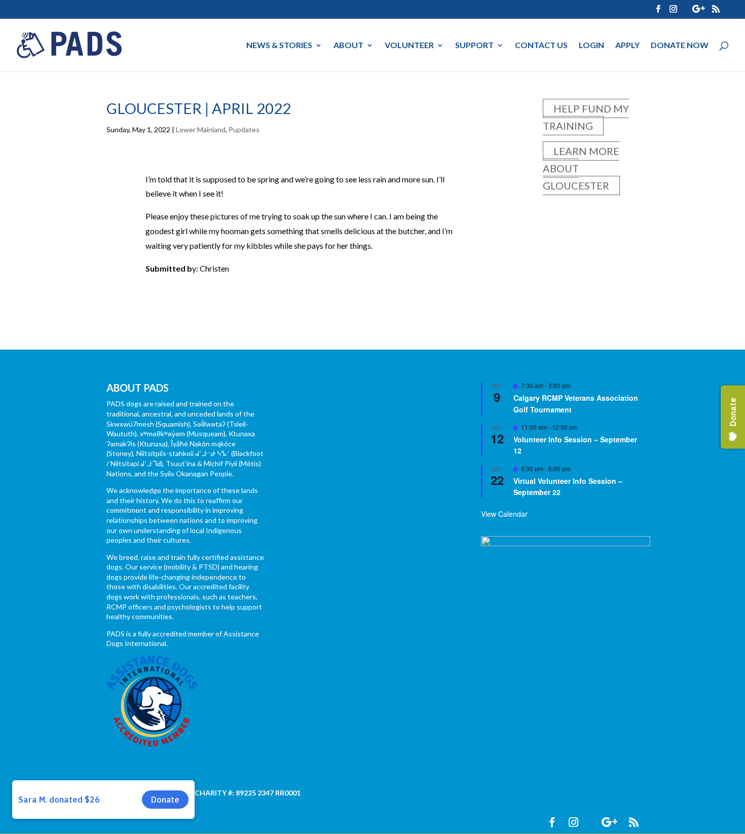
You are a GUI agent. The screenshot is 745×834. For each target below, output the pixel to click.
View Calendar (504, 514)
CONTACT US (541, 46)
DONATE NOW (680, 46)
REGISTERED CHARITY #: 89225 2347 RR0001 (225, 792)
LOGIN (591, 46)
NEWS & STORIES (279, 46)
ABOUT (348, 46)
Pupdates (244, 129)
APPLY (627, 46)
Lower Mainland (201, 129)
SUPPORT (474, 46)
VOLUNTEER (409, 46)
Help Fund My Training (586, 117)
